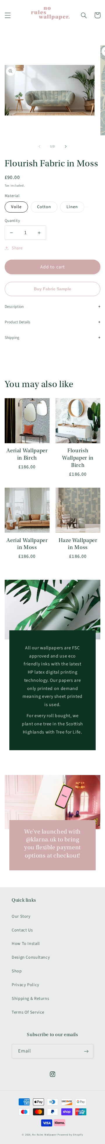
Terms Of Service (28, 1012)
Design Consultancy (31, 957)
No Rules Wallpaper (44, 1135)
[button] (7, 15)
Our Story (21, 916)
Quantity (12, 220)
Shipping (12, 337)
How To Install (26, 944)
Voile (16, 207)
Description (14, 306)
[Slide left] (39, 146)
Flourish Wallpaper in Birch (78, 457)
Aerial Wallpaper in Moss (27, 544)
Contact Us (22, 930)
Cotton (44, 207)
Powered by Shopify (70, 1135)
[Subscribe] (86, 1051)
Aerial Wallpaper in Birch (27, 454)
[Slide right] (65, 146)
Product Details (17, 322)
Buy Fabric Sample (52, 289)
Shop (17, 971)
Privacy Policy (25, 985)
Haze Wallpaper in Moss (78, 544)
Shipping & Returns (30, 998)
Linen (72, 207)
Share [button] (17, 248)
